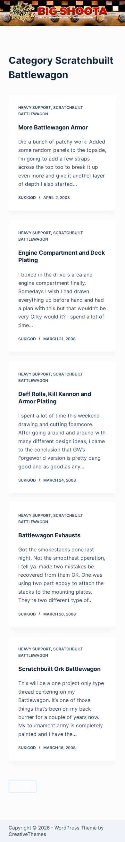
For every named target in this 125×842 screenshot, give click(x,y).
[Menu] (113, 13)
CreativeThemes (27, 834)
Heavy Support (34, 107)
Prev (25, 786)
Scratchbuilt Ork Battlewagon (59, 668)
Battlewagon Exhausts (49, 535)
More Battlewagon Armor (53, 127)
